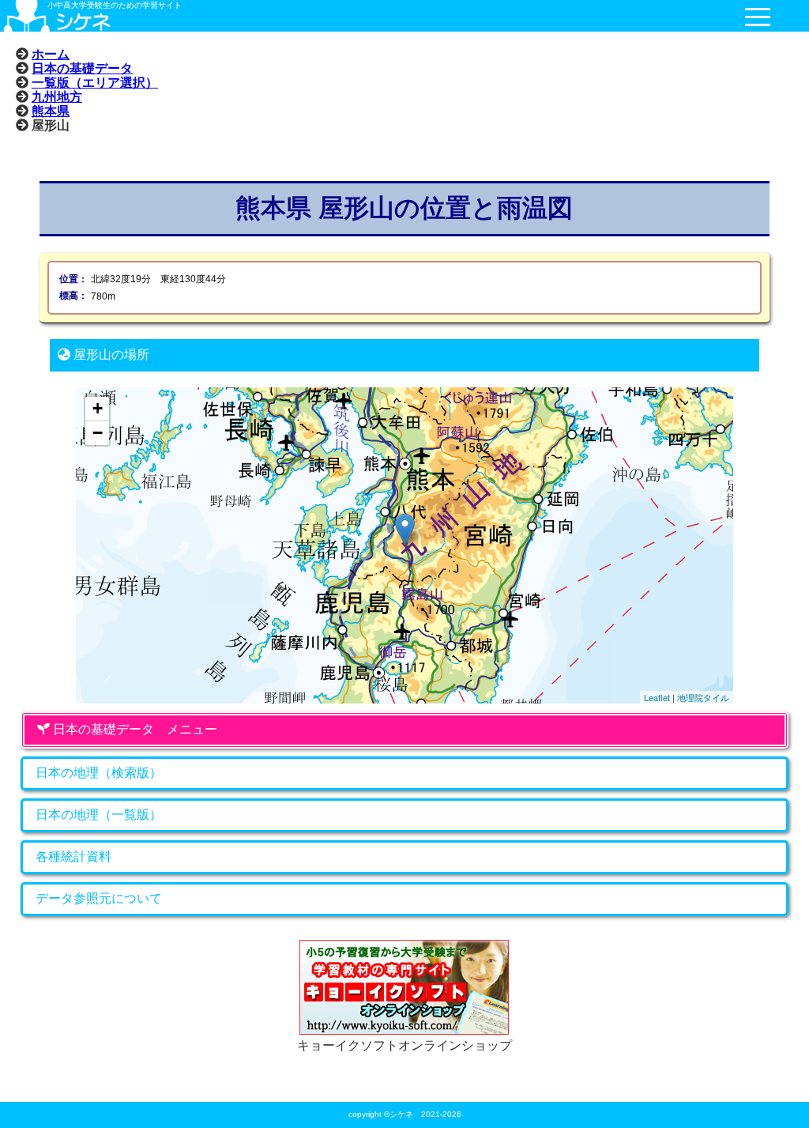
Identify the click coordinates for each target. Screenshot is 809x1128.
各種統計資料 (73, 856)
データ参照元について (99, 898)
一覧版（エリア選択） (95, 82)
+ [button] (97, 408)
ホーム (51, 53)
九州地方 (57, 96)
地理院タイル (703, 697)
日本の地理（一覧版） (99, 814)
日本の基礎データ (82, 68)
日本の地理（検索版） (99, 772)
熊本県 (51, 110)
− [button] (97, 433)
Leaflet (657, 697)
